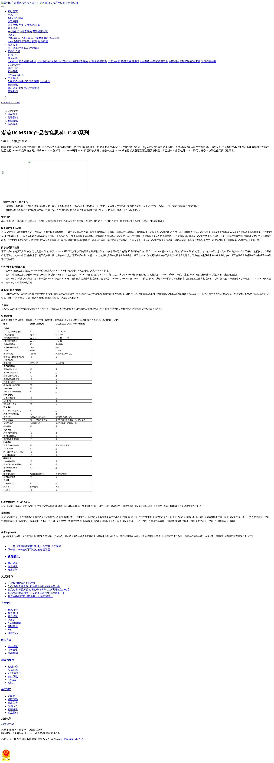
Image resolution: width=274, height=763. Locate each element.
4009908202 (7, 724)
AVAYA (12, 679)
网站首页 (13, 11)
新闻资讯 (13, 121)
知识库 (11, 682)
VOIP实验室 (14, 673)
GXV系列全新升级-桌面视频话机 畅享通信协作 (34, 586)
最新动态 (13, 563)
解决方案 (6, 639)
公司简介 (13, 696)
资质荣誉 (13, 702)
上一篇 (34, 546)
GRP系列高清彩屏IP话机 (21, 583)
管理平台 (13, 626)
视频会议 (13, 649)
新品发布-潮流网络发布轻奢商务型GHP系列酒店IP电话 (38, 589)
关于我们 (13, 117)
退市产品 (13, 633)
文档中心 (13, 666)
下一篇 (29, 549)
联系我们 (13, 712)
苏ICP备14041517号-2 (71, 739)
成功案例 (13, 653)
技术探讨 (13, 569)
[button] (7, 102)
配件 (10, 629)
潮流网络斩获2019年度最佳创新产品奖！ (30, 596)
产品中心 (6, 603)
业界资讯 (13, 124)
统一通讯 (13, 646)
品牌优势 (13, 699)
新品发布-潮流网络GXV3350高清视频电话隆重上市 (36, 593)
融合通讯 (13, 616)
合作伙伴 (13, 706)
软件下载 (13, 676)
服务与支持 (7, 659)
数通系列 (13, 613)
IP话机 (11, 619)
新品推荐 (13, 609)
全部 (10, 18)
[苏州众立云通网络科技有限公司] (137, 3)
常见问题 (13, 670)
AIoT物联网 (14, 623)
